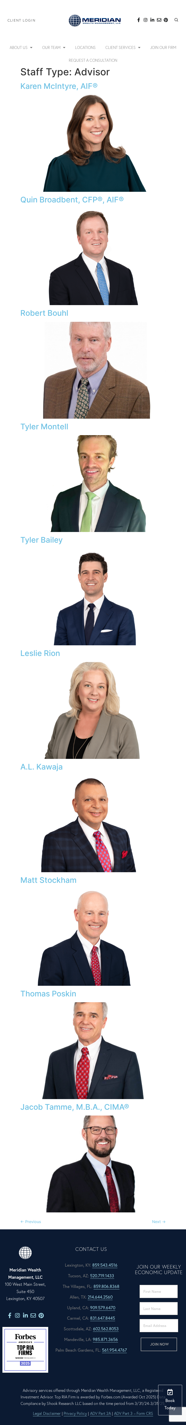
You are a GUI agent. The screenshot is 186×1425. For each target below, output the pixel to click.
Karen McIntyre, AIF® (59, 86)
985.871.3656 (105, 1339)
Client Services (120, 47)
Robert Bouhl (44, 313)
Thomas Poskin (48, 993)
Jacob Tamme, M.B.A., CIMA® (74, 1107)
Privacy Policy (75, 1413)
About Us (19, 47)
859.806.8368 (106, 1286)
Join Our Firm (163, 47)
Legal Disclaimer (47, 1413)
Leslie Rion (40, 653)
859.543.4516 (104, 1265)
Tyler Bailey (41, 540)
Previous (30, 1221)
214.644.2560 (100, 1297)
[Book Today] (170, 1392)
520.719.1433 (102, 1276)
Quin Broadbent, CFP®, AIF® (72, 199)
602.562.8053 (106, 1329)
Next (159, 1221)
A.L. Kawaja (41, 766)
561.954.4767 (114, 1350)
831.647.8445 (102, 1318)
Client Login (22, 20)
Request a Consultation (93, 60)
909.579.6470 (102, 1307)
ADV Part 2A (100, 1413)
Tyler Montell (44, 426)
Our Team (51, 47)
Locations (85, 47)
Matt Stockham (48, 880)
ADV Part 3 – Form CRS (133, 1413)
